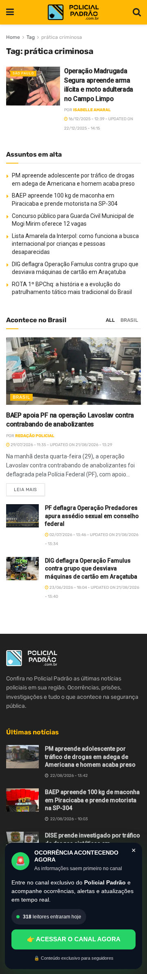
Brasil (129, 320)
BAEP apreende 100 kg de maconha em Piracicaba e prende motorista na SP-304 (92, 800)
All (110, 320)
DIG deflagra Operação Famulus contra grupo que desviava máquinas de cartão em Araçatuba (91, 568)
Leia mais (29, 487)
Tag (31, 37)
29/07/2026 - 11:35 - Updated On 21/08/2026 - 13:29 (61, 444)
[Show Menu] (10, 12)
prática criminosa (61, 37)
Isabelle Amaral (92, 110)
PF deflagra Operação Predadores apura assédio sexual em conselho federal (92, 516)
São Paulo (23, 73)
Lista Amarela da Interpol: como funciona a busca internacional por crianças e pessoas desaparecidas (75, 244)
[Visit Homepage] (73, 12)
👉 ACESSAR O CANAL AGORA (73, 939)
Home (13, 37)
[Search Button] (137, 12)
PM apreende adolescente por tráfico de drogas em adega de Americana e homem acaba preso (90, 756)
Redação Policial (34, 435)
